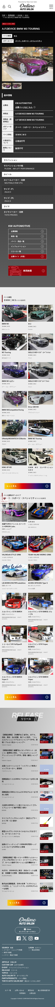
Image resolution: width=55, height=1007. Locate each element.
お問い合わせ (19, 990)
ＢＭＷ (19, 15)
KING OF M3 (7, 467)
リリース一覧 (16, 251)
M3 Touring (6, 352)
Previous (4, 64)
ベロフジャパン (7, 771)
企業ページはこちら (24, 107)
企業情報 (14, 231)
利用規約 (22, 993)
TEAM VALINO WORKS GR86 (39, 555)
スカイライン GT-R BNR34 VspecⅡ (12, 678)
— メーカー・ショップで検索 (12, 950)
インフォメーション (18, 246)
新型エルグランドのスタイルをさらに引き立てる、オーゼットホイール (19, 832)
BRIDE (4, 810)
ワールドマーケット (8, 784)
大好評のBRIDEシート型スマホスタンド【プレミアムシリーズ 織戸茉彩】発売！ (19, 806)
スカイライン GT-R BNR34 (12, 612)
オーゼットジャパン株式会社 (11, 836)
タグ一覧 (8, 990)
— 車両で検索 (7, 952)
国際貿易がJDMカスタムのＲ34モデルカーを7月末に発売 (20, 793)
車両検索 (11, 15)
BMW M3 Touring (35, 439)
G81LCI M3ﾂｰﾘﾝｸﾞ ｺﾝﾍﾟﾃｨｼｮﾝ (39, 352)
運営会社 (31, 990)
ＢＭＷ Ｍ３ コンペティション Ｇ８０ (40, 468)
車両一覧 (14, 236)
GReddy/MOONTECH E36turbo (14, 439)
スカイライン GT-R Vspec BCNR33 (38, 645)
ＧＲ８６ (31, 522)
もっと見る (12, 486)
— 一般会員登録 (34, 950)
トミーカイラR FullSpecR (12, 644)
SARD (4, 849)
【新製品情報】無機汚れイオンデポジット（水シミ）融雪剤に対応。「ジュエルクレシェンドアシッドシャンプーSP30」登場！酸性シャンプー (20, 754)
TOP (3, 15)
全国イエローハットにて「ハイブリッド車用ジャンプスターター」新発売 (19, 767)
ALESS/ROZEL (7, 875)
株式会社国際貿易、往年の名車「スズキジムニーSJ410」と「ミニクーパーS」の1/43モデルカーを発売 (20, 886)
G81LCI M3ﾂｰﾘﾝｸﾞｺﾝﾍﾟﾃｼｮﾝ (38, 381)
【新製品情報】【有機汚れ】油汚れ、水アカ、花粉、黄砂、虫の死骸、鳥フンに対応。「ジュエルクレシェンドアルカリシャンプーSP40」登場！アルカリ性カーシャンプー (20, 738)
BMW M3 (5, 324)
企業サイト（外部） (18, 256)
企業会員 (32, 993)
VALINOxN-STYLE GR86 (11, 555)
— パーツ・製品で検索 (10, 955)
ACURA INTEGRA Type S (38, 583)
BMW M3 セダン (8, 381)
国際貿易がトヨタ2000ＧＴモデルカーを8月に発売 (20, 780)
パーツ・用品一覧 (17, 241)
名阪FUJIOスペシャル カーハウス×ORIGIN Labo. (14, 525)
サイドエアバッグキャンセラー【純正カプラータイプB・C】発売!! (19, 819)
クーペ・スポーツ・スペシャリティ (28, 41)
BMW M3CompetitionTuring (13, 410)
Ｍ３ (26, 15)
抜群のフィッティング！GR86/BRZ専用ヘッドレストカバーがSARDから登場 (19, 845)
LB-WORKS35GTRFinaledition (14, 583)
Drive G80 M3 (33, 407)
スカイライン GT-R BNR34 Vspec (38, 678)
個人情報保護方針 (44, 990)
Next (50, 64)
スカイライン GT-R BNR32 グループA (40, 613)
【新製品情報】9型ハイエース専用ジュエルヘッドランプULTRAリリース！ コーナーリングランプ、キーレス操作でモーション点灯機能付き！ (20, 860)
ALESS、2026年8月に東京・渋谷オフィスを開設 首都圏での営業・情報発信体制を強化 (19, 872)
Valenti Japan (6, 745)
